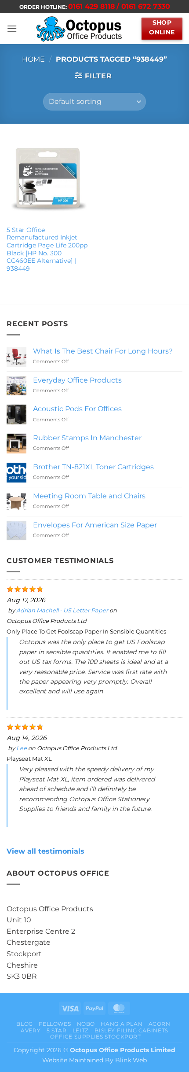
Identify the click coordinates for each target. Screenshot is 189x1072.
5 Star (57, 1030)
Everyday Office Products (77, 380)
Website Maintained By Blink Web (94, 1060)
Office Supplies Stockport (95, 1036)
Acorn (160, 1023)
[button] (12, 28)
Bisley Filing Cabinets (131, 1030)
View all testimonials (45, 851)
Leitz (81, 1030)
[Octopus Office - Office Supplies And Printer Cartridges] (79, 28)
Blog (24, 1023)
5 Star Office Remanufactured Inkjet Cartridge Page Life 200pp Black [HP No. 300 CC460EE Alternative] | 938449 (47, 249)
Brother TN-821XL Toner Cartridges (93, 467)
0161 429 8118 (91, 6)
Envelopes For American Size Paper (95, 525)
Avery (30, 1030)
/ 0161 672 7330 (143, 6)
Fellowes (55, 1023)
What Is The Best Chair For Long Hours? (103, 351)
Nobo (86, 1023)
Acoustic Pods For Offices (77, 409)
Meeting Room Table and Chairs (89, 496)
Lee (21, 748)
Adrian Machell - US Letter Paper (62, 610)
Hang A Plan (121, 1023)
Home (33, 59)
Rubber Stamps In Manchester (87, 438)
